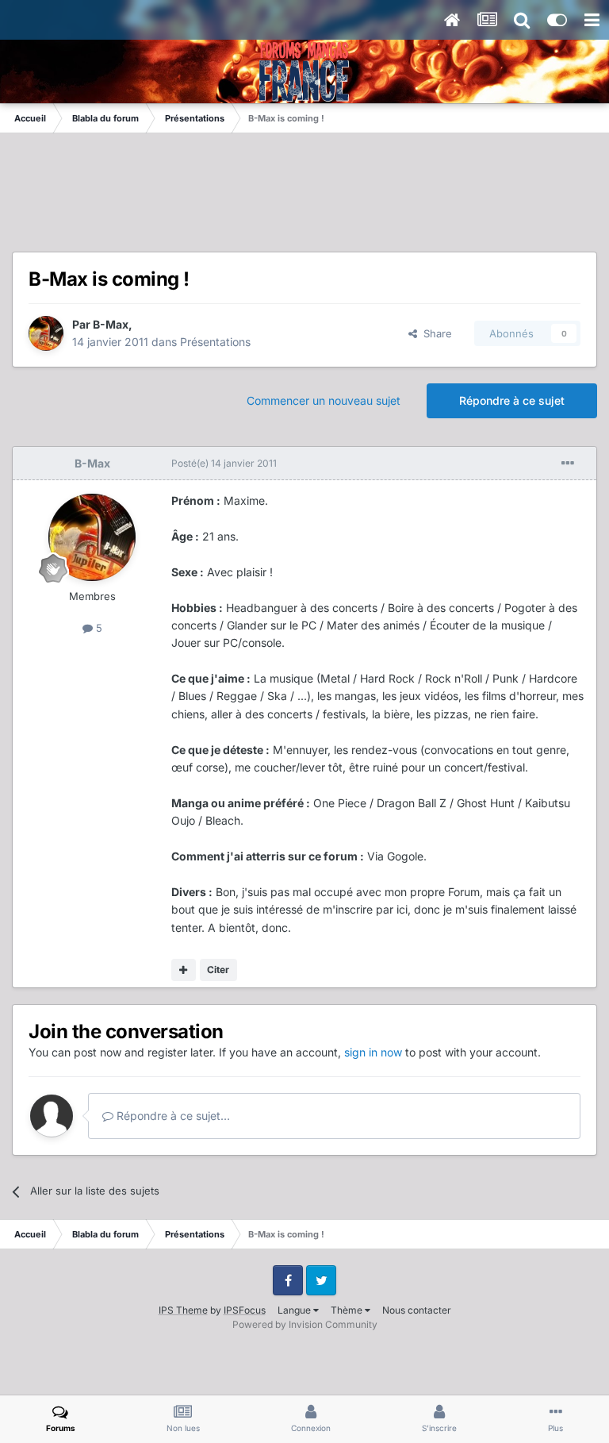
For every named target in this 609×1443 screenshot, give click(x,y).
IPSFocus (245, 1310)
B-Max (110, 324)
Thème (348, 1310)
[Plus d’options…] (568, 463)
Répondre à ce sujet (512, 400)
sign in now (373, 1052)
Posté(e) (224, 463)
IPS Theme (183, 1310)
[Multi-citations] (183, 970)
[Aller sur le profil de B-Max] (46, 333)
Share (434, 333)
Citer (218, 969)
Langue (295, 1310)
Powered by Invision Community (304, 1324)
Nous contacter (416, 1310)
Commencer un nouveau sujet (323, 400)
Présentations (215, 341)
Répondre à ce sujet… (171, 1115)
